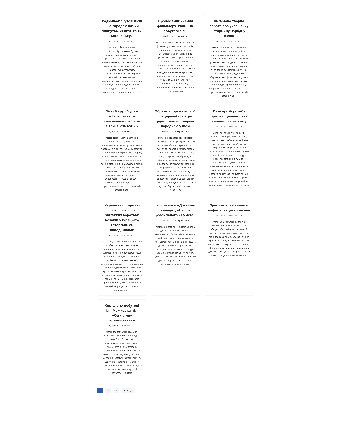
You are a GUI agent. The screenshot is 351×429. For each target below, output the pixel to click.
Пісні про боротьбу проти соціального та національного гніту (229, 116)
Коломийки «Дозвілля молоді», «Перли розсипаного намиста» (175, 210)
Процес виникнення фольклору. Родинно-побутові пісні (175, 26)
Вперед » (128, 390)
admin (115, 41)
